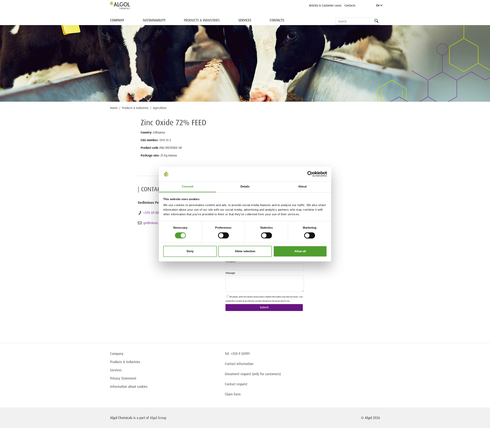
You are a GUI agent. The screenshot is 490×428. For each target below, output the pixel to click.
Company (117, 20)
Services (244, 20)
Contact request (236, 384)
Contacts (350, 5)
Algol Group (158, 418)
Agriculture (160, 108)
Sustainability (154, 20)
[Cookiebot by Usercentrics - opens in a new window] (310, 174)
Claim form (233, 394)
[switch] (223, 235)
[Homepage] (124, 5)
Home (114, 108)
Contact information (239, 364)
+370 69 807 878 (155, 212)
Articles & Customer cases (325, 5)
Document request (238, 374)
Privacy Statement (123, 378)
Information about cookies (129, 386)
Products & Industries (202, 20)
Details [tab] (245, 186)
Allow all (300, 251)
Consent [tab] (187, 186)
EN (378, 5)
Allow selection (245, 251)
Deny (190, 251)
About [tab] (302, 186)
